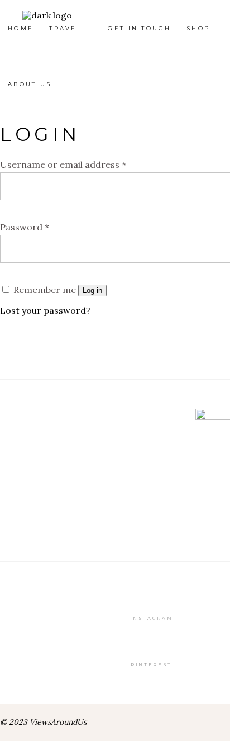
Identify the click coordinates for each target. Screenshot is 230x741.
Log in (92, 290)
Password (24, 227)
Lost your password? (45, 310)
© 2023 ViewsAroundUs (43, 722)
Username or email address (63, 164)
